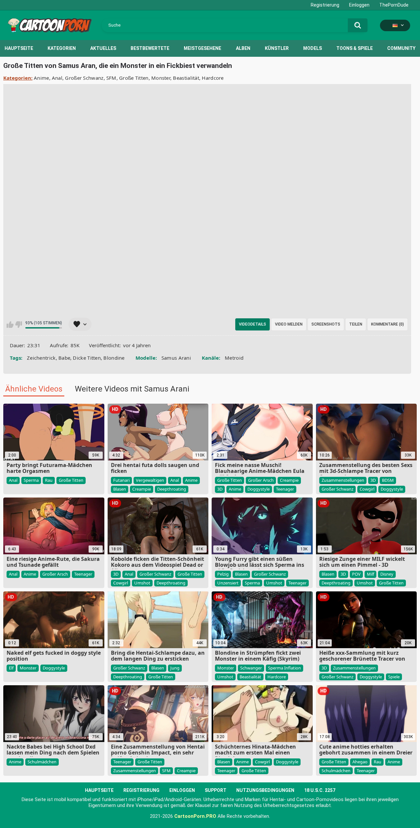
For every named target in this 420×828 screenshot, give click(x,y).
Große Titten (134, 78)
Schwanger (251, 668)
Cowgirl (367, 489)
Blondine (113, 358)
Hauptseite (19, 48)
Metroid (234, 358)
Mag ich (10, 324)
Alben (243, 48)
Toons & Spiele (354, 48)
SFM (111, 78)
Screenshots (325, 324)
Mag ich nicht (18, 324)
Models (312, 48)
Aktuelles (103, 48)
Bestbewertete (150, 48)
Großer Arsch (261, 480)
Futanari (121, 480)
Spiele (394, 677)
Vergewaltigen (150, 480)
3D (219, 489)
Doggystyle (258, 489)
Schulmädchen (42, 762)
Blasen (119, 489)
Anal (57, 78)
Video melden (289, 324)
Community (401, 48)
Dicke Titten (87, 358)
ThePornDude (394, 5)
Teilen (355, 324)
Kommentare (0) (387, 324)
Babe (64, 358)
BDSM (388, 480)
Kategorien (62, 48)
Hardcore (212, 78)
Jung (174, 668)
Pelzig (223, 574)
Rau (48, 480)
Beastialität (186, 78)
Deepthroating (171, 489)
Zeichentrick (41, 358)
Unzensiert (228, 583)
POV (356, 574)
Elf (11, 668)
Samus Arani (176, 358)
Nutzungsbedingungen (265, 790)
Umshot (142, 583)
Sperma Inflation (284, 668)
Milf (370, 574)
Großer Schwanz (84, 78)
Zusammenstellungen (343, 480)
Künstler (277, 48)
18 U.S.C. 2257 (319, 790)
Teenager (285, 489)
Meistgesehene (202, 48)
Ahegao (360, 762)
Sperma (31, 480)
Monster (160, 78)
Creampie (141, 489)
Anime (41, 78)
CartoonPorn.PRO (195, 816)
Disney (386, 574)
